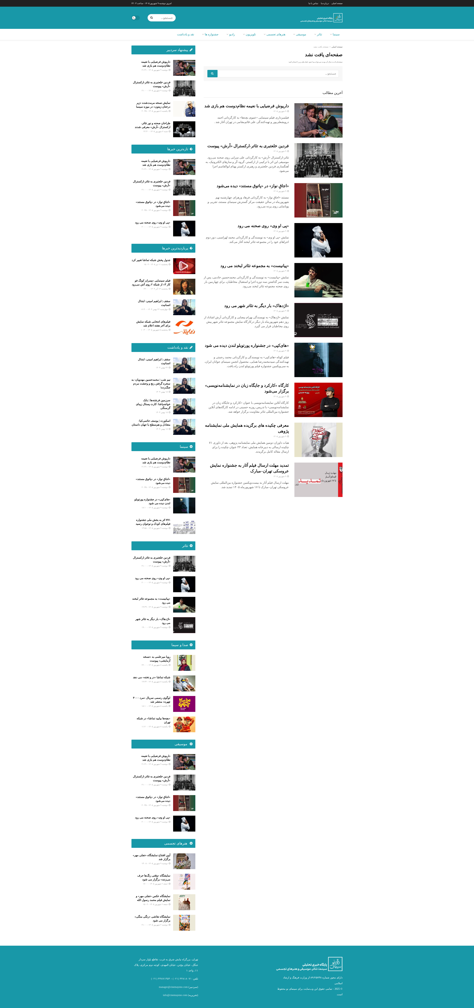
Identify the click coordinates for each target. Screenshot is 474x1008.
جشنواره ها (211, 34)
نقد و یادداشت (185, 34)
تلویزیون (251, 34)
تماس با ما (313, 3)
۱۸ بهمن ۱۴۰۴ (162, 392)
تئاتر (319, 34)
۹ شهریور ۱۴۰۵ (280, 111)
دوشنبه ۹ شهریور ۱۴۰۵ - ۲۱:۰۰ (155, 90)
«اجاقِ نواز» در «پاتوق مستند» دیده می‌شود (253, 185)
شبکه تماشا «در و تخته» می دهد (151, 677)
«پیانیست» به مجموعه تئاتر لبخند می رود (254, 265)
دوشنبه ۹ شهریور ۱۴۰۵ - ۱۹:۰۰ (155, 627)
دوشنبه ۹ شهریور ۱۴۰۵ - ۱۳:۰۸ (155, 863)
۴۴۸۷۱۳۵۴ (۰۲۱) (160, 978)
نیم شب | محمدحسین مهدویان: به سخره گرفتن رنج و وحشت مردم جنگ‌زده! (150, 383)
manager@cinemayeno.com (173, 987)
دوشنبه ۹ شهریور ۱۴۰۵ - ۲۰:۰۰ (155, 227)
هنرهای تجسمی (275, 34)
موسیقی (301, 34)
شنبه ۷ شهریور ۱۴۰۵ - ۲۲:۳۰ (155, 131)
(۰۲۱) (176, 978)
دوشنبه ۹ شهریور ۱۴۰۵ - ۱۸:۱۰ (155, 507)
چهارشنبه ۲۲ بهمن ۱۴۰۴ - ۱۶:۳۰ (154, 309)
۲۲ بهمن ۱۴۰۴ (162, 367)
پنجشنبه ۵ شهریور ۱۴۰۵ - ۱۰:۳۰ (154, 330)
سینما (336, 34)
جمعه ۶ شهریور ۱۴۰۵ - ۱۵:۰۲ (155, 904)
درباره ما (325, 3)
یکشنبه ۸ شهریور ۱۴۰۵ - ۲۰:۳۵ (155, 111)
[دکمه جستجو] (152, 17)
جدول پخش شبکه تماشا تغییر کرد (151, 260)
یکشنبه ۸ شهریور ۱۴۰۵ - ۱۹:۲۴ (155, 681)
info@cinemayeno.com (175, 995)
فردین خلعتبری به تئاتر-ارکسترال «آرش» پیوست (248, 146)
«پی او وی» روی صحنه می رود (263, 225)
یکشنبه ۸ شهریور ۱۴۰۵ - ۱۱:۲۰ (155, 726)
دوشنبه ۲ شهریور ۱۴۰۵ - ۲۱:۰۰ (155, 925)
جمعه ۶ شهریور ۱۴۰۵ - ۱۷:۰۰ (155, 884)
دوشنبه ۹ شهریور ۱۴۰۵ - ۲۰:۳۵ (155, 210)
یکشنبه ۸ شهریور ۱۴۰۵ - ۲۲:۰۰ (155, 665)
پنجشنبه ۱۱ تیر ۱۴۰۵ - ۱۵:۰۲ (156, 264)
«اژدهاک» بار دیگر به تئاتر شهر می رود (256, 305)
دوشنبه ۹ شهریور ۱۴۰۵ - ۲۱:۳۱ (155, 70)
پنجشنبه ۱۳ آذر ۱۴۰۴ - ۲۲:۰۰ (156, 289)
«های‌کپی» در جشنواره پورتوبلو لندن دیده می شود (247, 345)
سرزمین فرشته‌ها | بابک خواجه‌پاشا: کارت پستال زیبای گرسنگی (153, 404)
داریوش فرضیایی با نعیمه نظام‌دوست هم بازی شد (246, 106)
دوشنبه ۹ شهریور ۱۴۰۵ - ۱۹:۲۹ (155, 607)
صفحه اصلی (337, 3)
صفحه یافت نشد (320, 46)
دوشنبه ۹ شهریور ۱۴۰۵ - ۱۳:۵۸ (155, 528)
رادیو (232, 34)
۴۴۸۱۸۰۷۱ (186, 978)
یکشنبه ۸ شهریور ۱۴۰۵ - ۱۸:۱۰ (155, 706)
